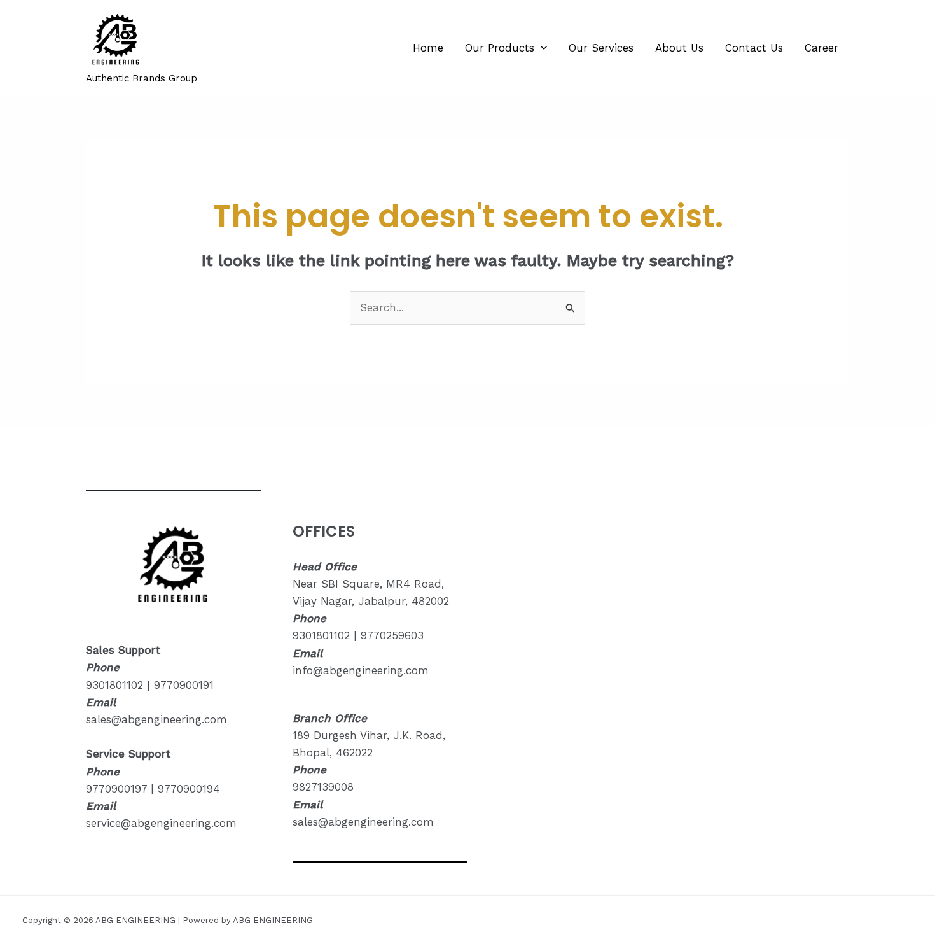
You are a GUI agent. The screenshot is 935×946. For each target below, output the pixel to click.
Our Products (499, 48)
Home (428, 48)
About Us (679, 48)
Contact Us (754, 48)
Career (821, 48)
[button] (540, 48)
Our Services (601, 48)
